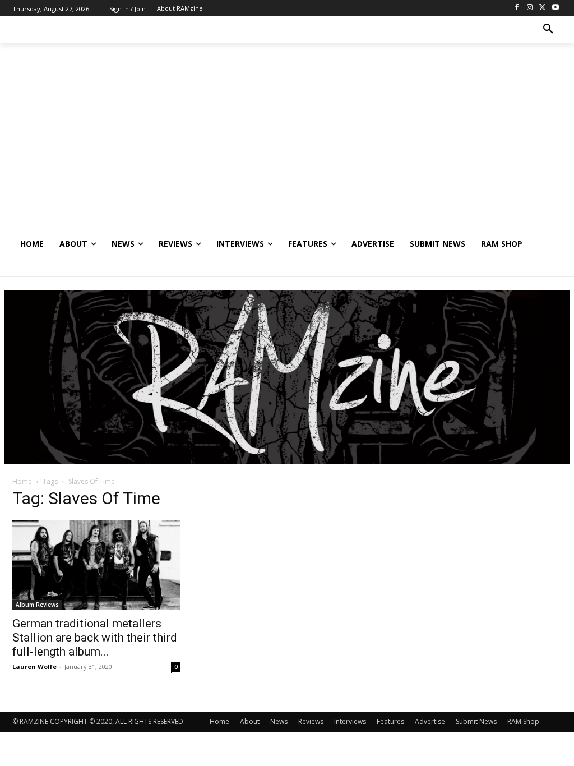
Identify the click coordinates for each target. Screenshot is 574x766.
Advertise (430, 721)
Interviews (350, 721)
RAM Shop (523, 721)
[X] (542, 8)
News (279, 721)
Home (22, 481)
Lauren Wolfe (34, 666)
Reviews (310, 721)
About (250, 721)
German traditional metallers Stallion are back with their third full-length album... (94, 637)
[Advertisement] (287, 146)
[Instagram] (530, 8)
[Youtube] (555, 8)
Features (390, 721)
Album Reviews (37, 604)
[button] (548, 29)
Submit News (476, 721)
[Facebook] (517, 8)
